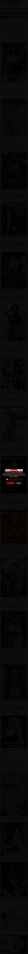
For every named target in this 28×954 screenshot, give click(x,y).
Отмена (19, 483)
